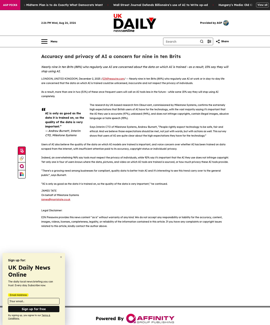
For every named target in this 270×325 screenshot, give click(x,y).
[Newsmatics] (21, 174)
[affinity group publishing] (21, 166)
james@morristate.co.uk (55, 199)
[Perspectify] (21, 158)
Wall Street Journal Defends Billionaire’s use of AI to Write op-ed (160, 5)
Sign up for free (34, 309)
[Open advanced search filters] (209, 41)
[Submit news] (21, 151)
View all (262, 4)
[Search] (201, 41)
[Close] (61, 257)
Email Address (18, 295)
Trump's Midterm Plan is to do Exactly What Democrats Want (58, 5)
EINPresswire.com (113, 78)
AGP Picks (10, 5)
